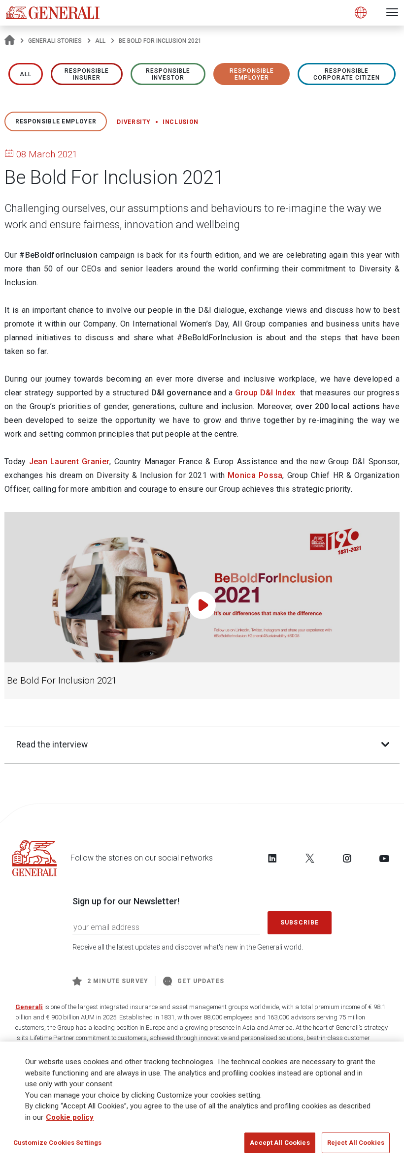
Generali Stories (55, 40)
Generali (29, 1007)
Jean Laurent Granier (69, 461)
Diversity (134, 122)
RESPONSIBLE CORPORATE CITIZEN (346, 74)
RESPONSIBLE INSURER (87, 74)
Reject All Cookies (355, 1142)
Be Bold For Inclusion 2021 (62, 680)
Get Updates (200, 981)
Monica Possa (255, 475)
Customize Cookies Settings (57, 1142)
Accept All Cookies (279, 1142)
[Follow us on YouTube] (384, 858)
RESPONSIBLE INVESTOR (168, 74)
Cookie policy (70, 1117)
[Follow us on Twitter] (310, 858)
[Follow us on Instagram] (346, 858)
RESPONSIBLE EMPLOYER (252, 74)
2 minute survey (117, 981)
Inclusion (181, 122)
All (100, 40)
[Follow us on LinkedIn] (272, 858)
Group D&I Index (265, 392)
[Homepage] (9, 40)
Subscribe (299, 922)
